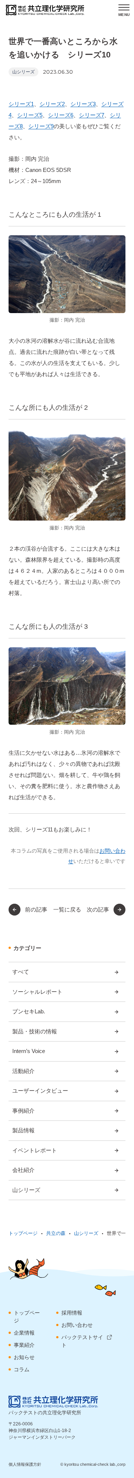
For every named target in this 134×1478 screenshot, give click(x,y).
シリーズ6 (60, 115)
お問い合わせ (77, 1325)
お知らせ (24, 1357)
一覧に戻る (67, 909)
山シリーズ (23, 71)
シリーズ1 (21, 104)
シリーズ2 (52, 104)
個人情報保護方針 (25, 1464)
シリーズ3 (83, 104)
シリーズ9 (41, 126)
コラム (21, 1369)
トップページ (27, 1316)
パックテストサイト (82, 1341)
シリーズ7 (91, 115)
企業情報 (24, 1333)
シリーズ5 (29, 115)
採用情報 (71, 1313)
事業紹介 (24, 1345)
